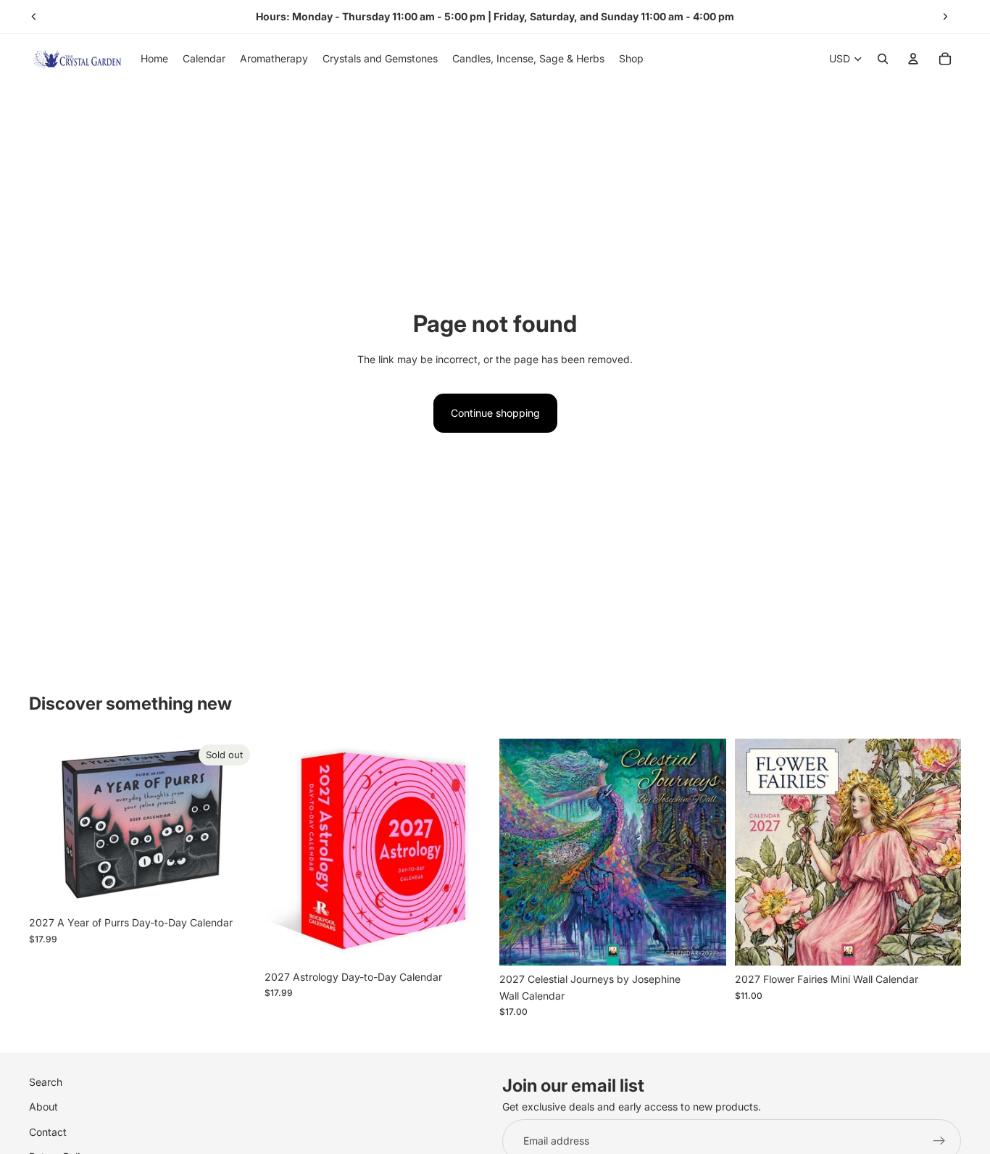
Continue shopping (495, 413)
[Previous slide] (34, 17)
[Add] (468, 941)
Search (45, 1082)
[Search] (883, 59)
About (43, 1106)
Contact (48, 1131)
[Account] (913, 59)
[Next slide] (945, 17)
